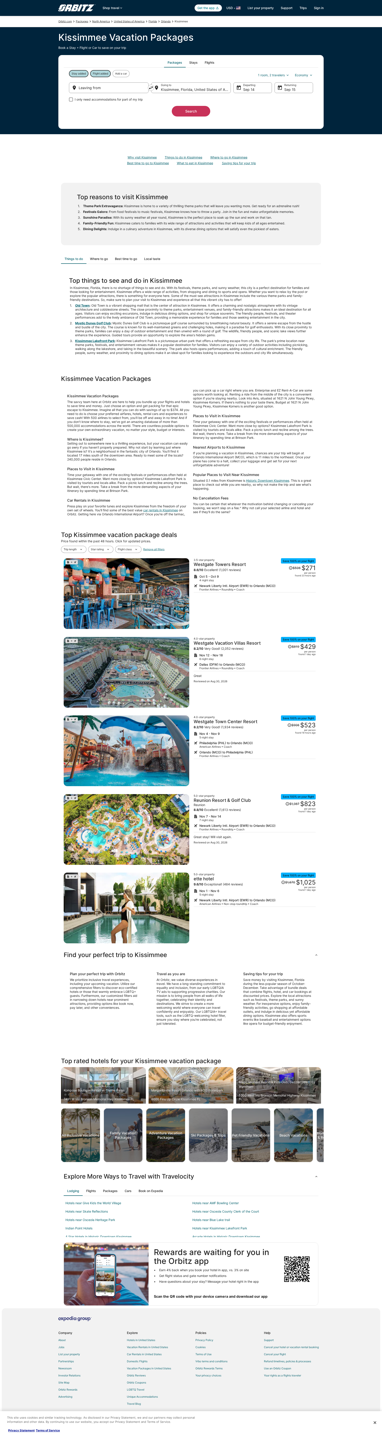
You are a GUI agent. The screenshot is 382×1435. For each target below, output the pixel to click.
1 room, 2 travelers (271, 75)
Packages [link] (82, 21)
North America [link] (101, 21)
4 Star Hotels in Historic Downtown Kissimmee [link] (98, 1236)
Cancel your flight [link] (275, 1354)
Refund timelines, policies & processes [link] (287, 1361)
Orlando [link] (166, 21)
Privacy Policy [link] (204, 1340)
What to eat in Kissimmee (195, 163)
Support (286, 8)
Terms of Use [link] (203, 1354)
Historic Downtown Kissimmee (267, 480)
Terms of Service (48, 1430)
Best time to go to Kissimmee (148, 163)
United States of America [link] (129, 21)
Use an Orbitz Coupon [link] (277, 1368)
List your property (261, 8)
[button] (191, 955)
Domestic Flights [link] (137, 1361)
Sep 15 (290, 89)
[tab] (175, 62)
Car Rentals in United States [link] (144, 1354)
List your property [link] (69, 1354)
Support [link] (269, 1340)
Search (191, 111)
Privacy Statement (21, 1430)
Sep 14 (248, 89)
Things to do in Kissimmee (183, 157)
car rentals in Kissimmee (160, 510)
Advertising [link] (65, 1396)
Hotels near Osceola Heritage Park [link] (90, 1220)
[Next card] (323, 1135)
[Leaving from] (109, 87)
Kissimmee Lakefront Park (95, 341)
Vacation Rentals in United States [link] (147, 1347)
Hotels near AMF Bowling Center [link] (215, 1203)
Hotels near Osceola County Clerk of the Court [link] (225, 1211)
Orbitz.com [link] (65, 21)
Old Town (82, 305)
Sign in (319, 8)
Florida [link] (153, 21)
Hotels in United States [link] (141, 1340)
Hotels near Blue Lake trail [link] (211, 1220)
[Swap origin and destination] (151, 88)
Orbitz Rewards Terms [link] (209, 1368)
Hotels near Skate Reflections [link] (86, 1211)
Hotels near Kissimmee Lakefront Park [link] (219, 1228)
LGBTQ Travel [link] (135, 1389)
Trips (303, 8)
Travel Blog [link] (134, 1403)
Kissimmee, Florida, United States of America (196, 89)
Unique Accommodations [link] (142, 1396)
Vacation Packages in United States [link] (149, 1368)
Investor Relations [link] (69, 1375)
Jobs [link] (61, 1347)
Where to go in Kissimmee (228, 157)
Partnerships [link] (66, 1361)
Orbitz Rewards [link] (67, 1389)
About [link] (62, 1340)
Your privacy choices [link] (208, 1375)
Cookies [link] (200, 1347)
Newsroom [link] (65, 1368)
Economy (301, 75)
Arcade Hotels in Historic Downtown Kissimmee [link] (226, 1236)
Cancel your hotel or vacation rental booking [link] (291, 1347)
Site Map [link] (63, 1382)
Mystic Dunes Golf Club (93, 323)
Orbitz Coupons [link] (136, 1382)
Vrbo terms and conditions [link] (211, 1361)
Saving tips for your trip (239, 163)
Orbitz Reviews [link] (136, 1375)
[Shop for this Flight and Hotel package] (254, 593)
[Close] (375, 1422)
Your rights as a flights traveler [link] (282, 1375)
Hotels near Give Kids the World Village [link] (93, 1203)
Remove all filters (153, 549)
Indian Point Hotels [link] (78, 1228)
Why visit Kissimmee (142, 157)
